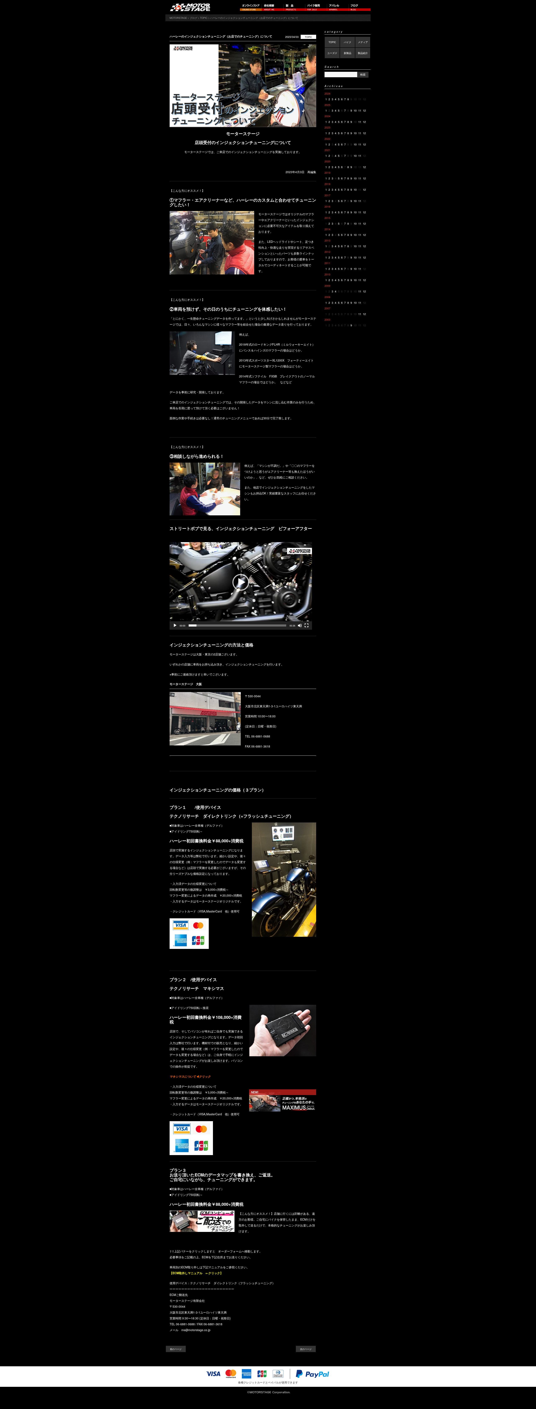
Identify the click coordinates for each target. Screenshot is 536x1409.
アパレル (338, 7)
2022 (327, 138)
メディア (363, 42)
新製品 (347, 53)
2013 (327, 240)
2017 (327, 195)
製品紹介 (363, 53)
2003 (327, 319)
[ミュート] (300, 625)
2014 (327, 229)
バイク (347, 42)
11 (359, 110)
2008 (327, 297)
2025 (327, 105)
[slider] (237, 625)
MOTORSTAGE (178, 17)
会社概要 (272, 7)
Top (526, 1399)
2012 (327, 251)
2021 (327, 150)
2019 (327, 172)
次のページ (306, 1349)
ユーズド (332, 53)
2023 (327, 127)
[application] (241, 582)
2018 (327, 184)
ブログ (360, 7)
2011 (327, 263)
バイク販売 (316, 7)
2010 (327, 274)
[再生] (175, 625)
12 (364, 110)
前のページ (176, 1349)
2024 (327, 116)
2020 (327, 161)
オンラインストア (251, 7)
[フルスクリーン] (306, 625)
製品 (294, 7)
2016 (327, 206)
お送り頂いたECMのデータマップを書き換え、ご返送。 (222, 1175)
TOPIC (308, 37)
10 (355, 110)
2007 (327, 308)
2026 (327, 93)
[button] (240, 582)
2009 (327, 285)
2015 (327, 218)
